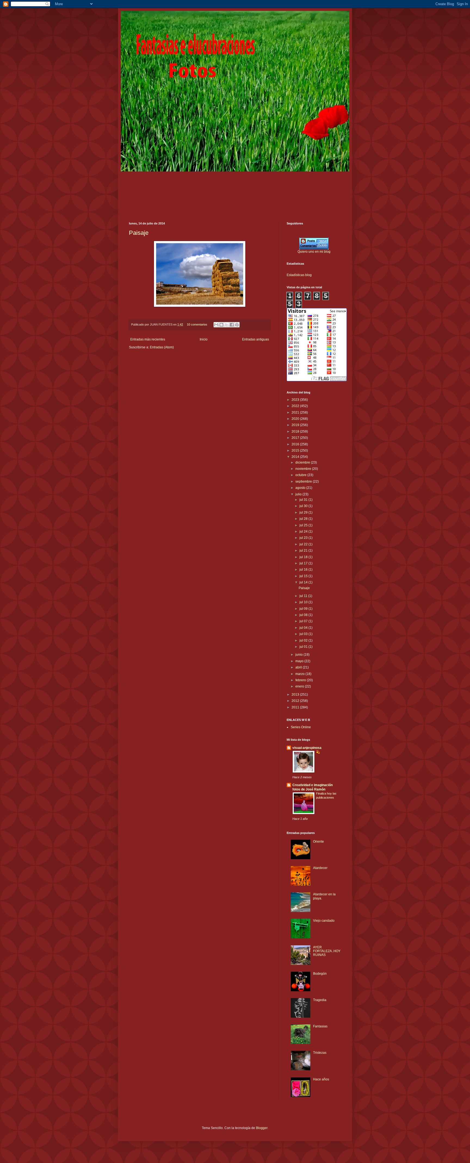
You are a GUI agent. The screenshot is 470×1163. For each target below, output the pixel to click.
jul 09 (303, 609)
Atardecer (320, 868)
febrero (301, 680)
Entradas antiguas (255, 339)
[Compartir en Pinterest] (237, 324)
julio (298, 494)
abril (299, 667)
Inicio (204, 339)
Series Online (301, 727)
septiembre (304, 481)
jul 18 (303, 557)
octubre (301, 475)
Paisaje (139, 232)
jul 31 (303, 500)
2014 (296, 457)
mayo (299, 661)
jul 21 (303, 550)
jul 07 (303, 621)
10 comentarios (197, 324)
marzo (300, 674)
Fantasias (320, 1026)
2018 (296, 431)
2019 (296, 425)
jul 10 (303, 602)
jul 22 (303, 544)
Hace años (321, 1079)
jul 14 (303, 582)
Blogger (261, 1128)
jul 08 (303, 615)
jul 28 (303, 519)
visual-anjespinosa (306, 748)
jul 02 (303, 640)
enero (300, 686)
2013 (296, 694)
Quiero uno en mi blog (314, 252)
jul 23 (303, 538)
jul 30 (303, 506)
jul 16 (303, 569)
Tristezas (319, 1053)
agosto (300, 488)
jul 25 (303, 525)
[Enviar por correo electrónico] (216, 324)
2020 (296, 419)
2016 (296, 444)
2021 (296, 412)
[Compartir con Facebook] (231, 324)
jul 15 (303, 576)
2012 (296, 701)
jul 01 (303, 647)
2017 (296, 438)
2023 (296, 400)
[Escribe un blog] (221, 324)
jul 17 (303, 563)
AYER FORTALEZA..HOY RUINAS (327, 951)
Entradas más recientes (147, 339)
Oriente (318, 841)
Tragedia (319, 1000)
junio (299, 654)
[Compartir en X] (226, 324)
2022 (296, 406)
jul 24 (303, 531)
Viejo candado (324, 921)
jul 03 (303, 634)
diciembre (303, 462)
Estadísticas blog (299, 275)
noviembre (303, 469)
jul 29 (303, 512)
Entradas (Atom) (162, 347)
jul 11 (303, 596)
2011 (296, 707)
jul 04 (303, 628)
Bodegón (320, 974)
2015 (296, 450)
